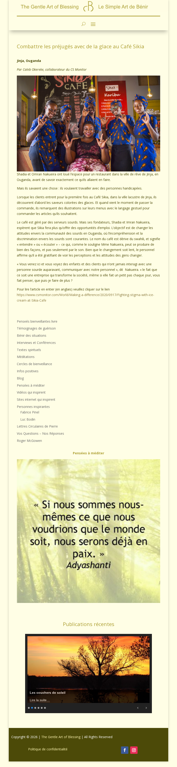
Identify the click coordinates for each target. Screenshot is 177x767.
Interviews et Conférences (36, 342)
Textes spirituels (29, 350)
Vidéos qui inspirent (31, 392)
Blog (20, 378)
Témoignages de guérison (36, 328)
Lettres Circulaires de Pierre (37, 426)
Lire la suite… (40, 700)
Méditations (26, 356)
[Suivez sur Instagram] (134, 750)
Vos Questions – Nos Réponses (40, 433)
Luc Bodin (27, 419)
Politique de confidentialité (48, 749)
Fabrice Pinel (29, 412)
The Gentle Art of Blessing (60, 737)
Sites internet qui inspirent (36, 399)
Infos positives (27, 371)
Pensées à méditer (31, 385)
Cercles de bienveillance (34, 364)
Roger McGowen (29, 440)
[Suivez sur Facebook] (124, 750)
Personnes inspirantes (33, 406)
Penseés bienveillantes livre (37, 321)
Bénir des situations (31, 335)
